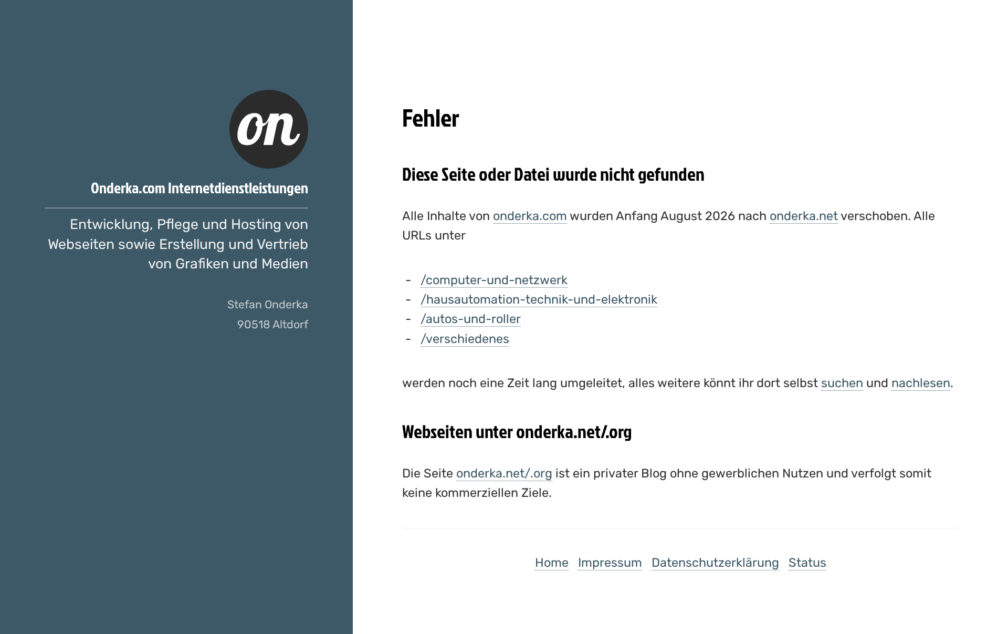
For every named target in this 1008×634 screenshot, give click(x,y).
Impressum (610, 562)
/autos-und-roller (471, 318)
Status (807, 562)
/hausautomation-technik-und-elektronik (539, 299)
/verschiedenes (465, 338)
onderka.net (804, 216)
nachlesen (920, 383)
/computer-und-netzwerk (494, 280)
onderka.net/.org (504, 473)
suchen (842, 383)
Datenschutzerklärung (715, 562)
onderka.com (530, 216)
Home (552, 562)
